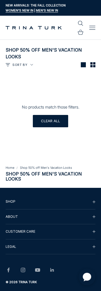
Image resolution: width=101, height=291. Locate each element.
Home (10, 168)
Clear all (50, 121)
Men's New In (47, 10)
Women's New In (19, 10)
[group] (50, 201)
